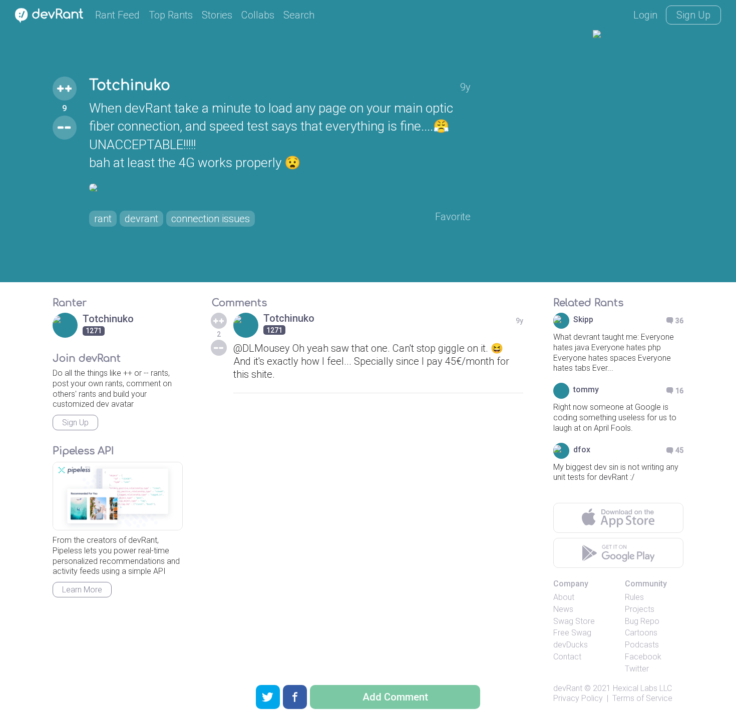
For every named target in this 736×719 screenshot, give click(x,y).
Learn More (82, 589)
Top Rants (171, 15)
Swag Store (574, 621)
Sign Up (693, 15)
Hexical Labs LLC (642, 688)
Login (645, 15)
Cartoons (641, 632)
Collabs (257, 15)
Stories (217, 15)
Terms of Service (642, 698)
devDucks (570, 644)
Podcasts (642, 644)
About (563, 597)
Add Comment (395, 697)
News (563, 609)
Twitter (637, 668)
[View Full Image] (280, 188)
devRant (567, 688)
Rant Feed (117, 15)
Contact (567, 656)
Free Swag (572, 632)
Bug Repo (642, 621)
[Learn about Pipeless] (118, 496)
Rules (634, 597)
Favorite (453, 217)
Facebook (643, 656)
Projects (639, 609)
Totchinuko (129, 86)
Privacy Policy (578, 698)
